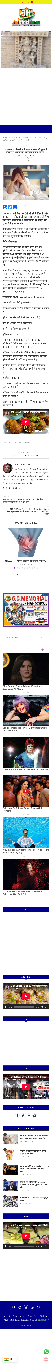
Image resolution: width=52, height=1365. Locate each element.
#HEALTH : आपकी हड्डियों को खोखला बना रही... (26, 561)
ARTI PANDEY (30, 155)
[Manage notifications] (46, 1359)
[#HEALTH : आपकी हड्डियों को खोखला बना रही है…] (26, 542)
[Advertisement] (26, 98)
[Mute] (42, 1007)
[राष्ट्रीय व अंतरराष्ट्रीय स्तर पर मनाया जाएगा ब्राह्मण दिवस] (10, 1155)
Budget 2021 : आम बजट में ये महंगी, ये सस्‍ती (34, 1199)
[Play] (6, 1007)
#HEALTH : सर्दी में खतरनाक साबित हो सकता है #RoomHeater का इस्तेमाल (34, 1137)
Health (14, 138)
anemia (40, 297)
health (7, 443)
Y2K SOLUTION (43, 1320)
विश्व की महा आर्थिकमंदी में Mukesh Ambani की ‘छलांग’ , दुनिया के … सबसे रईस (34, 1184)
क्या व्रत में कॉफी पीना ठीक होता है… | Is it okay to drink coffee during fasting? (34, 1168)
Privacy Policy (33, 1316)
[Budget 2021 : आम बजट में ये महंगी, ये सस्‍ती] (10, 1201)
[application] (26, 996)
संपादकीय (23, 1316)
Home (5, 138)
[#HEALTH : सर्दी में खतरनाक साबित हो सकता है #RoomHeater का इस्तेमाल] (10, 1139)
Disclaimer (44, 1316)
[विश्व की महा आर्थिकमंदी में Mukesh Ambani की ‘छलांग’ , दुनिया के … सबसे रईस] (10, 1186)
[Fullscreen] (46, 1007)
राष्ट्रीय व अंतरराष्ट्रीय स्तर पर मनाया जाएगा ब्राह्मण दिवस (33, 1152)
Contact (15, 1316)
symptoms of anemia (22, 443)
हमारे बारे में (7, 1316)
